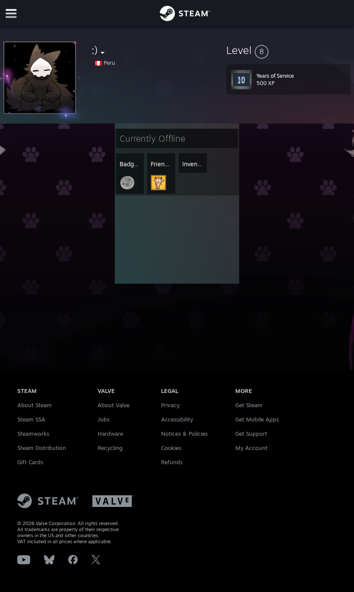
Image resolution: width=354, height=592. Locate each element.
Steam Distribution (41, 447)
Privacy (170, 405)
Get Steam (248, 405)
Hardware (110, 433)
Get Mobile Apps (257, 419)
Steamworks (33, 433)
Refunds (172, 462)
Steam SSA (31, 419)
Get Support (251, 433)
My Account (251, 447)
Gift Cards (30, 462)
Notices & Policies (184, 433)
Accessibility (177, 419)
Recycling (110, 447)
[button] (288, 50)
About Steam (34, 405)
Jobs (104, 419)
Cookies (171, 447)
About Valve (114, 405)
